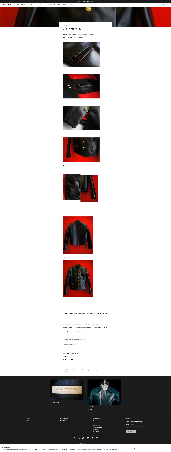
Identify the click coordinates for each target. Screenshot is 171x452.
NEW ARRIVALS (31, 4)
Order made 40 (55, 402)
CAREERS (28, 420)
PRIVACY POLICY (96, 429)
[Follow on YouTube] (88, 438)
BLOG (59, 4)
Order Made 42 (92, 406)
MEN (18, 4)
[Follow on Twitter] (78, 438)
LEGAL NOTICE (96, 431)
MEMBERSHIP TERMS (97, 427)
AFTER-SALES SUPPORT (31, 422)
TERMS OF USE (96, 425)
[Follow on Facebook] (74, 438)
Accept (149, 448)
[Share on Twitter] (93, 370)
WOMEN (23, 4)
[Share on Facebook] (89, 370)
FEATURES (52, 4)
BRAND (40, 4)
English (90, 443)
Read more (52, 405)
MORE (71, 4)
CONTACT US (96, 422)
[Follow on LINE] (97, 438)
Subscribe (131, 431)
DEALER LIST (63, 420)
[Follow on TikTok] (92, 438)
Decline (162, 448)
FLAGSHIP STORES (64, 418)
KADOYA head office (70, 360)
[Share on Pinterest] (97, 370)
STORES (65, 4)
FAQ (94, 420)
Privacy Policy (114, 449)
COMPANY (28, 418)
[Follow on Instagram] (83, 438)
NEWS (45, 4)
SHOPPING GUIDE (97, 418)
